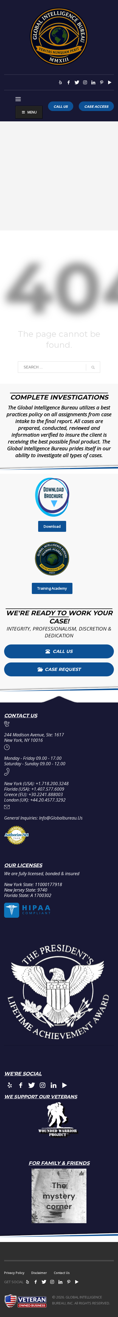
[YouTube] (77, 1282)
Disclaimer (39, 1273)
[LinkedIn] (93, 82)
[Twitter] (77, 82)
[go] (93, 367)
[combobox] (59, 367)
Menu (32, 112)
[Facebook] (68, 82)
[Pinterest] (101, 82)
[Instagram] (85, 82)
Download (52, 526)
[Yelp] (60, 82)
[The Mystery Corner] (59, 1196)
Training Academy (52, 588)
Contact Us (61, 1273)
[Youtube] (110, 82)
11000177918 (48, 884)
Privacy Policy (14, 1273)
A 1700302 (40, 895)
